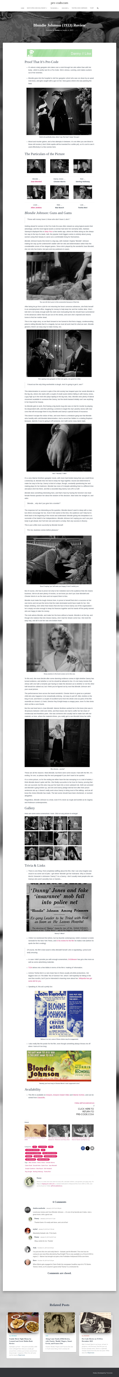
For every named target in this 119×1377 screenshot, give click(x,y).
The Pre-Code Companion (79, 8)
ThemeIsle (109, 1373)
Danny (36, 1218)
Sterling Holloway (38, 1171)
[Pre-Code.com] (59, 3)
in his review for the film (65, 941)
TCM (30, 967)
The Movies (53, 8)
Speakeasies (38, 1156)
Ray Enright (28, 1171)
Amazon (49, 1095)
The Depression (30, 1159)
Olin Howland (48, 1168)
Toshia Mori (47, 1171)
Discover (65, 8)
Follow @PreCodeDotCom (84, 1103)
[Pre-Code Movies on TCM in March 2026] (35, 1130)
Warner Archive (78, 1095)
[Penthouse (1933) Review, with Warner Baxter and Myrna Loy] (83, 1130)
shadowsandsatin (39, 1208)
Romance (28, 1156)
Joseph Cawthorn (30, 1168)
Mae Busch (39, 1168)
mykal (35, 1229)
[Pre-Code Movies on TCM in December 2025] (95, 1322)
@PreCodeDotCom (56, 1186)
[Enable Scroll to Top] (115, 1373)
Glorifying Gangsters (32, 1149)
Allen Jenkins (32, 1162)
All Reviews (42, 1146)
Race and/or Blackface (50, 1153)
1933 (35, 1146)
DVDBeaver (72, 959)
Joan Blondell (53, 1165)
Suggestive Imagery (50, 1156)
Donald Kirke (37, 1165)
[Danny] (29, 1181)
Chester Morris (50, 1162)
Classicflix (41, 1098)
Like (43, 1149)
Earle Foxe (44, 1165)
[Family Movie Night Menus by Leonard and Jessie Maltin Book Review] (23, 1322)
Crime (50, 1146)
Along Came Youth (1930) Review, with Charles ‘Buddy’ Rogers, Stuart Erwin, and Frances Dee (59, 1341)
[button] (46, 8)
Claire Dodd (28, 1165)
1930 (47, 1336)
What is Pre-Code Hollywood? (36, 8)
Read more (21, 1355)
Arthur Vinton (41, 1162)
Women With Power (43, 1159)
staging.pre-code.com (48, 1183)
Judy (34, 1248)
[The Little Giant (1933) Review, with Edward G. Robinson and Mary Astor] (59, 1130)
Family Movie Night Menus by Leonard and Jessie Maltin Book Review (21, 1341)
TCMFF (92, 8)
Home (22, 8)
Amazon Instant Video (61, 1095)
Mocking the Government (33, 1153)
